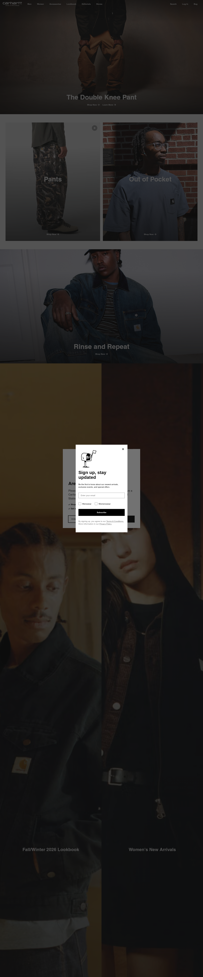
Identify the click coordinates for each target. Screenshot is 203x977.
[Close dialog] (123, 449)
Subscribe (101, 512)
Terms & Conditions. (115, 521)
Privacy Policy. (105, 524)
